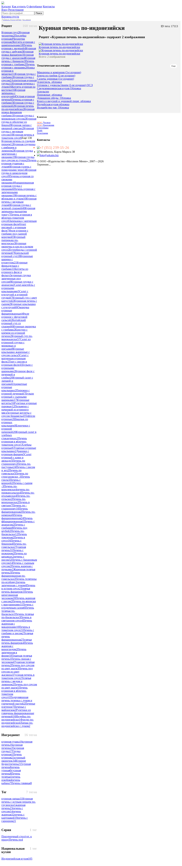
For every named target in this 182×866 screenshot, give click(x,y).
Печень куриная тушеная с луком (18, 163)
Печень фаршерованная (14, 510)
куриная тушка (11, 741)
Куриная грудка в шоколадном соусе (18, 173)
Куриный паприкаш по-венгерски (13, 240)
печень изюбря (10, 778)
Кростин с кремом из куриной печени (14, 333)
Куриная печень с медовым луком (18, 202)
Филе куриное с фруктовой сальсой (15, 317)
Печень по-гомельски (13, 545)
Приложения (45, 125)
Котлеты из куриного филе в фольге (14, 272)
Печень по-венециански (13, 501)
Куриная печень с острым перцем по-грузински (18, 802)
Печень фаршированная (12, 517)
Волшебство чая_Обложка (53, 107)
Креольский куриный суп (15, 254)
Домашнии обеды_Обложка (54, 98)
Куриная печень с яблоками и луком (19, 197)
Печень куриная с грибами (17, 63)
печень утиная (10, 769)
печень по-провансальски (15, 491)
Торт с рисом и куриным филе (14, 363)
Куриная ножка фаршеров (17, 53)
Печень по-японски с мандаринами (18, 603)
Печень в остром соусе (18, 587)
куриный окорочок (13, 759)
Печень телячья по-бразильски (17, 616)
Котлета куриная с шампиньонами (18, 43)
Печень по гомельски (11, 472)
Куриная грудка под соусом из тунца (17, 159)
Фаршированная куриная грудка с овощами (17, 186)
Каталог (6, 6)
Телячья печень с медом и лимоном (16, 681)
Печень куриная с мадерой (16, 47)
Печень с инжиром (12, 552)
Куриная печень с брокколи (18, 59)
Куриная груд (10, 32)
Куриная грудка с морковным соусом (17, 117)
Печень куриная (11, 756)
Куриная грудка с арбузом (18, 50)
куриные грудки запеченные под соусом (16, 278)
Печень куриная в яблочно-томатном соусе (16, 217)
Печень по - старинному (14, 507)
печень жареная (11, 813)
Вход (4, 9)
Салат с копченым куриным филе (15, 358)
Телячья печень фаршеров (16, 641)
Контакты (49, 6)
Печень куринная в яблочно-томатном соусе (14, 441)
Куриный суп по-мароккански (17, 338)
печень (16, 763)
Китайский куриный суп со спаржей (13, 323)
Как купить (19, 6)
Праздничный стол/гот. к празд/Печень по (16, 838)
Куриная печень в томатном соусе (17, 136)
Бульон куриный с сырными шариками (17, 396)
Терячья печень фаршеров (15, 590)
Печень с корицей (11, 481)
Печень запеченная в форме (13, 652)
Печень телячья (10, 775)
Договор (43, 122)
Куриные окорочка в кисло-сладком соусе (17, 246)
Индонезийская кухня (16, 858)
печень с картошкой (13, 816)
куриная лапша (11, 798)
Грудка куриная (10, 753)
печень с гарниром (14, 819)
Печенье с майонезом (13, 708)
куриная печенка (12, 746)
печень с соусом (12, 810)
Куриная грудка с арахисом (17, 56)
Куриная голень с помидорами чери (16, 168)
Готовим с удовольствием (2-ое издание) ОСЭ (65, 85)
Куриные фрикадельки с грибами (14, 265)
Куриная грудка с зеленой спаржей (16, 206)
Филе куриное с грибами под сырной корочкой (14, 233)
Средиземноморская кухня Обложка (59, 88)
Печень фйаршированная (17, 520)
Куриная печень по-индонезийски (17, 107)
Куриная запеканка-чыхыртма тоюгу (18, 211)
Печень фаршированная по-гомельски (13, 575)
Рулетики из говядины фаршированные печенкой (17, 713)
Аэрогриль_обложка (49, 82)
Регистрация (15, 9)
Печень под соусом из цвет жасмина (17, 671)
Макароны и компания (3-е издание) (59, 72)
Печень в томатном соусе (15, 628)
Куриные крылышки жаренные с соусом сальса (15, 352)
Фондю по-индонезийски (17, 721)
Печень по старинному (13, 462)
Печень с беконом (11, 542)
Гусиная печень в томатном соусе (17, 676)
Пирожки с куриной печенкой (15, 392)
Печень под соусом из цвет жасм (17, 667)
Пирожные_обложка (49, 94)
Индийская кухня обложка (53, 104)
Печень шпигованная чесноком (17, 595)
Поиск (39, 13)
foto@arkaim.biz (49, 155)
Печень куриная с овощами (18, 66)
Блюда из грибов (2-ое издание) (56, 75)
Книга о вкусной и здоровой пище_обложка (64, 101)
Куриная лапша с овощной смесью (16, 127)
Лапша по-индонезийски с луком (17, 724)
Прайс (39, 130)
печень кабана (10, 781)
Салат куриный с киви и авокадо (16, 457)
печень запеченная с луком (13, 584)
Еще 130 (27, 137)
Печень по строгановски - (14, 475)
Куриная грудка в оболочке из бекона (18, 122)
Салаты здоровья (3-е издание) (55, 78)
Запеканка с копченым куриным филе (19, 222)
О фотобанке (34, 6)
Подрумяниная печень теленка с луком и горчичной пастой (16, 700)
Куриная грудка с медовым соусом (17, 131)
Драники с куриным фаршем (15, 453)
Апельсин (43, 91)
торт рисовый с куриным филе (13, 227)
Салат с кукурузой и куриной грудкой (14, 294)
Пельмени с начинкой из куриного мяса (15, 409)
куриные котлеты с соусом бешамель (16, 414)
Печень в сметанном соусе (16, 619)
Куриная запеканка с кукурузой (13, 93)
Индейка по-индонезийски (16, 718)
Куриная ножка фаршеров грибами (17, 112)
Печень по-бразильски (12, 533)
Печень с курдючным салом (17, 606)
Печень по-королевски (9, 488)
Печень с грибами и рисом (17, 632)
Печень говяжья (21, 783)
